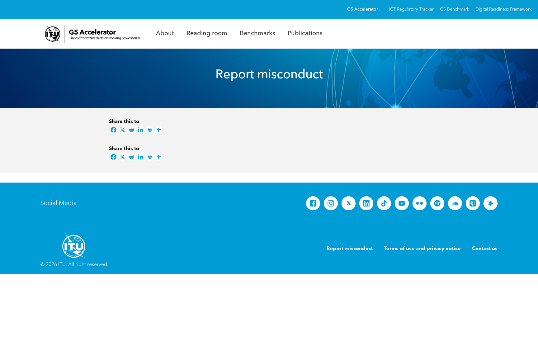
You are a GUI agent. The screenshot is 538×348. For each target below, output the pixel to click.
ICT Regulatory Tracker (411, 9)
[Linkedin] (140, 130)
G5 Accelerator (362, 9)
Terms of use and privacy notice (422, 248)
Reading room (206, 34)
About (165, 34)
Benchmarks (257, 34)
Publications (305, 34)
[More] (159, 130)
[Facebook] (113, 130)
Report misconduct (350, 248)
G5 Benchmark (454, 9)
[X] (122, 130)
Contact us (485, 248)
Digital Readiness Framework (503, 9)
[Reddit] (131, 130)
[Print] (149, 130)
